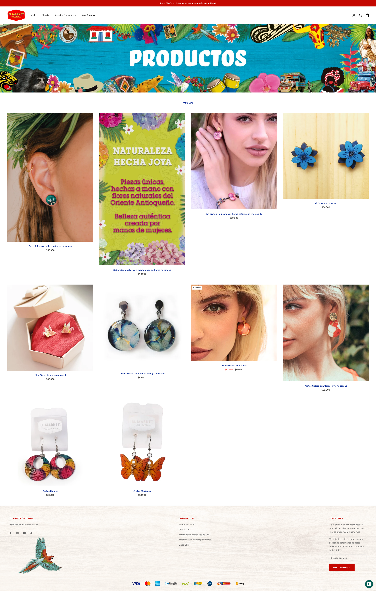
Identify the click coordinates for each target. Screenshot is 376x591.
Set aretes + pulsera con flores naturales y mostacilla (234, 214)
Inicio (33, 15)
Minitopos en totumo (325, 203)
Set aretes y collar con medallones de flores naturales (142, 270)
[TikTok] (31, 533)
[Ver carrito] (367, 15)
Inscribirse (341, 567)
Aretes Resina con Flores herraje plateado (142, 373)
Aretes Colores (50, 491)
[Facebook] (11, 533)
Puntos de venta (187, 524)
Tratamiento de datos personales (195, 539)
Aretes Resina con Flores (234, 365)
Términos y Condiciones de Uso (194, 534)
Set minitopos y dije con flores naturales (50, 246)
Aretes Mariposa (142, 491)
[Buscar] (360, 15)
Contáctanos (88, 15)
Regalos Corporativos (65, 15)
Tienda (45, 15)
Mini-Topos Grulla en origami (50, 375)
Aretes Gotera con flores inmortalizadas (326, 386)
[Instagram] (17, 533)
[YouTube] (24, 533)
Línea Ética (184, 544)
